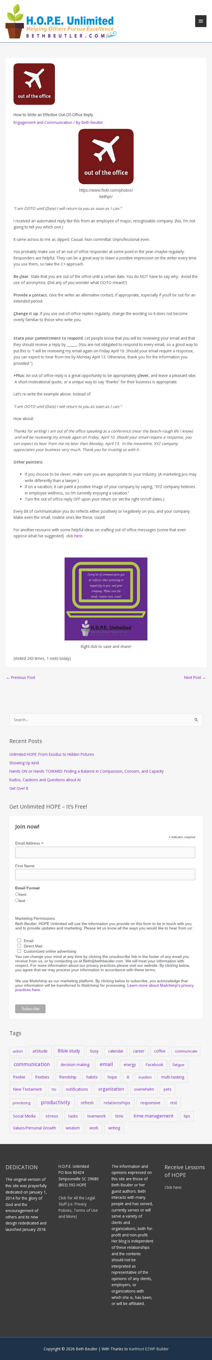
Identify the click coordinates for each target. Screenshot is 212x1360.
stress (52, 1116)
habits (92, 1077)
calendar (115, 1051)
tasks (73, 1116)
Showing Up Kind (24, 762)
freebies (42, 1077)
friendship (67, 1077)
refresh (87, 1102)
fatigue (178, 1064)
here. (78, 535)
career (138, 1051)
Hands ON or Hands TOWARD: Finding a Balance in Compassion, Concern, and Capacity (86, 771)
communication (32, 1064)
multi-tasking (172, 1077)
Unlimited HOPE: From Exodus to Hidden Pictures (51, 754)
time (119, 1116)
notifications (77, 1089)
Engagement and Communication (43, 122)
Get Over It (18, 788)
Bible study (69, 1051)
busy (94, 1051)
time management (153, 1116)
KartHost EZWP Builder (148, 1348)
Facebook (154, 1064)
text (22, 900)
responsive (150, 1102)
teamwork (97, 1116)
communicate (186, 1051)
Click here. (173, 1187)
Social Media (24, 1116)
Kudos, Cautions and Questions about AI (45, 779)
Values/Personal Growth (34, 1127)
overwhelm (144, 1089)
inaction (145, 1077)
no (54, 1089)
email (106, 1064)
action (18, 1051)
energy (130, 1064)
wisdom (73, 1127)
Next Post (195, 677)
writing (114, 1127)
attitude (40, 1051)
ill (128, 1077)
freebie (19, 1077)
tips (187, 1116)
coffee (159, 1051)
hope (112, 1077)
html (22, 894)
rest (173, 1102)
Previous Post (20, 677)
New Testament (27, 1089)
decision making (75, 1064)
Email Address (29, 843)
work (93, 1127)
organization (111, 1089)
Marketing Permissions (35, 918)
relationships (117, 1102)
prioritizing (21, 1102)
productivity (55, 1102)
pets (167, 1089)
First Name (25, 866)
